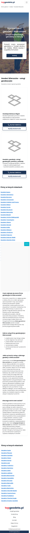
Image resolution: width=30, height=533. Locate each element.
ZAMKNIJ (27, 244)
